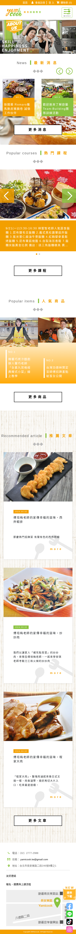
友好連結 (11, 875)
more (56, 549)
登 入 (51, 2)
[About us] (14, 26)
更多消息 (38, 130)
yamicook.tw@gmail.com (34, 859)
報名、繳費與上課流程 (18, 884)
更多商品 (38, 397)
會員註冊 (40, 2)
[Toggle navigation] (67, 10)
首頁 (25, 2)
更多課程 (38, 271)
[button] (69, 71)
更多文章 (38, 820)
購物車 (66, 2)
